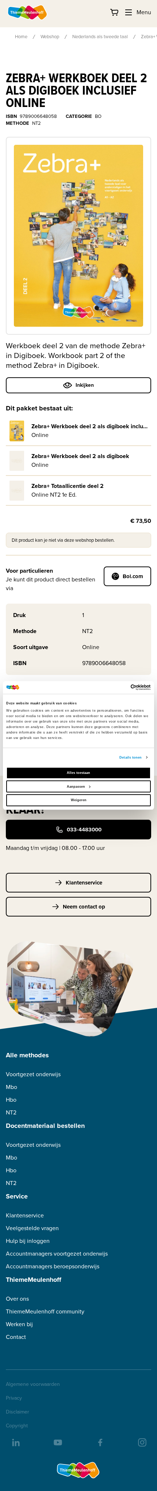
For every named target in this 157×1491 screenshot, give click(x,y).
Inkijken (85, 385)
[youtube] (57, 1442)
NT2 (11, 1112)
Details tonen (130, 757)
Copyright (17, 1426)
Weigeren (79, 800)
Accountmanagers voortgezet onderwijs (57, 1253)
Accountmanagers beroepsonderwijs (52, 1266)
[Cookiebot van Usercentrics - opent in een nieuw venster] (119, 687)
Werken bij (19, 1324)
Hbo (11, 1099)
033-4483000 (84, 830)
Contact (16, 1337)
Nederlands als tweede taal (100, 36)
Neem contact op (84, 907)
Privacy (14, 1398)
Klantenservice (84, 883)
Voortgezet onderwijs (33, 1074)
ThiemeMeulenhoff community (45, 1311)
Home (21, 36)
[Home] (28, 12)
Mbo (11, 1087)
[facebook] (100, 1442)
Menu (144, 12)
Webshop (50, 36)
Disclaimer (17, 1412)
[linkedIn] (15, 1442)
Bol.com (133, 576)
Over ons (17, 1298)
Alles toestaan (78, 773)
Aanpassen (76, 786)
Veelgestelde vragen (32, 1228)
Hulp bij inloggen (28, 1241)
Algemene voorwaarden (33, 1384)
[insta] (142, 1442)
